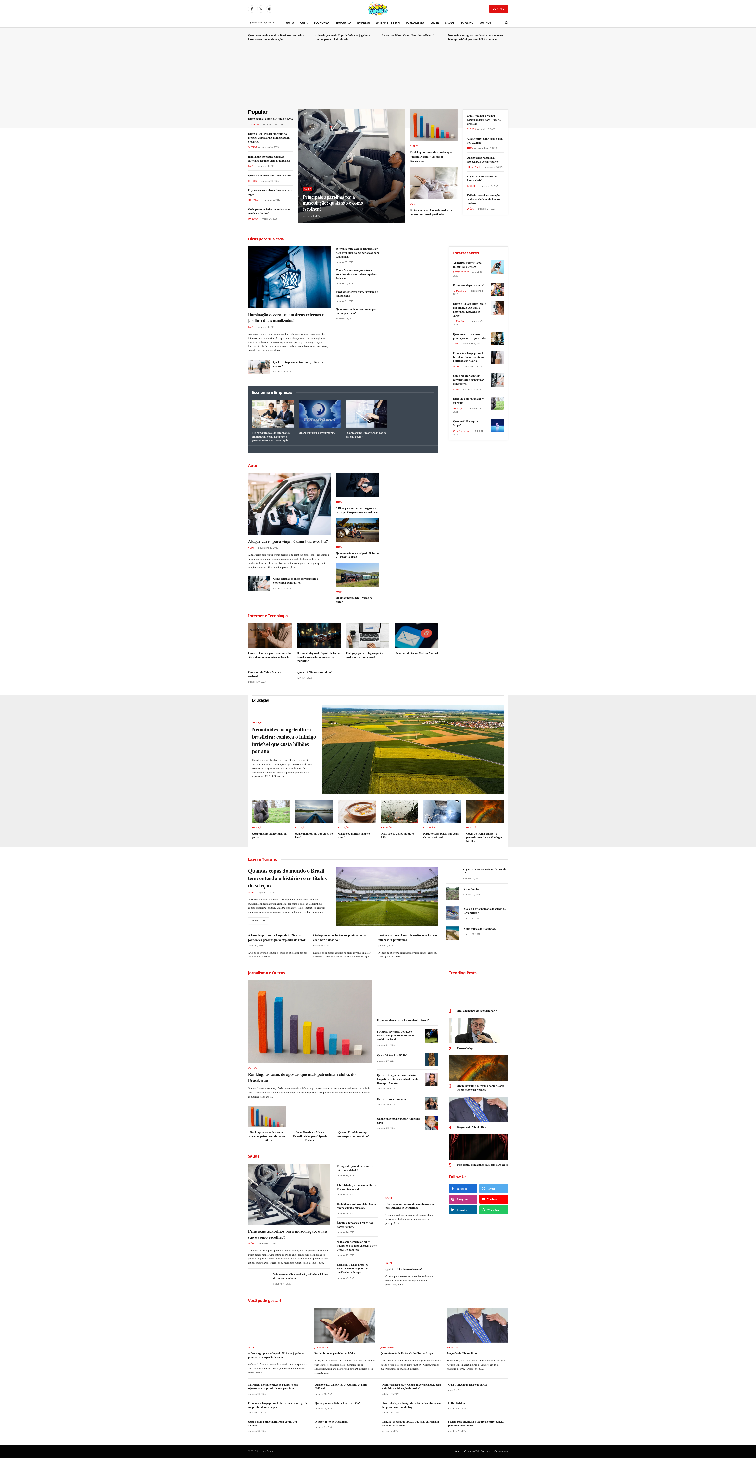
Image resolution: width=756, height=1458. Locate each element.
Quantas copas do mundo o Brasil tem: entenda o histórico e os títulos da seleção (276, 37)
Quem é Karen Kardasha (391, 1099)
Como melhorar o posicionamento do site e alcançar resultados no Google (269, 655)
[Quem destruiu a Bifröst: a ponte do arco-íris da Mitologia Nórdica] (485, 811)
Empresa (363, 22)
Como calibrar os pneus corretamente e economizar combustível (295, 581)
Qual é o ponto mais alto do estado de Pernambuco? (484, 911)
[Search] (506, 22)
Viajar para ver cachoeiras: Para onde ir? (482, 178)
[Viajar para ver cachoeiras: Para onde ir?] (452, 873)
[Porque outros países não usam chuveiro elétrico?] (442, 811)
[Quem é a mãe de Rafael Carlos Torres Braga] (411, 1325)
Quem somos (501, 1451)
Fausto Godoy (465, 1048)
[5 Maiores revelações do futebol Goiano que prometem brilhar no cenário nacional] (431, 1036)
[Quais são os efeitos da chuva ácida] (400, 811)
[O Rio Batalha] (452, 893)
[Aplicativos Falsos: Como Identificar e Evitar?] (497, 267)
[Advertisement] (378, 79)
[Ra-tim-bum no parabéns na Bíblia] (345, 1325)
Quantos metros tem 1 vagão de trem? (354, 600)
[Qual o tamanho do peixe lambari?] (478, 993)
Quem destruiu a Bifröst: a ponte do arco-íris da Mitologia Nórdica (484, 837)
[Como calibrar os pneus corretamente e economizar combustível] (259, 583)
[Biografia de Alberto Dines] (478, 1109)
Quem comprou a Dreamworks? (317, 433)
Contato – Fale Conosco (477, 1451)
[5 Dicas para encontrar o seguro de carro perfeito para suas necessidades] (357, 485)
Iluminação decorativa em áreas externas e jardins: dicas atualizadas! (269, 159)
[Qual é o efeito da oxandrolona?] (411, 1243)
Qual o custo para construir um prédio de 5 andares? (298, 364)
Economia (321, 22)
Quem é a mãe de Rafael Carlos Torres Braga (407, 1353)
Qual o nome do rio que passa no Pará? (314, 835)
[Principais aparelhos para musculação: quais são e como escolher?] (351, 166)
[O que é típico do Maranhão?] (452, 933)
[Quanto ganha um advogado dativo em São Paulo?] (366, 414)
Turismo (467, 22)
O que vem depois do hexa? (468, 285)
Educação (343, 22)
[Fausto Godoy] (478, 1030)
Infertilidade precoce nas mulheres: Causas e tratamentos (357, 1187)
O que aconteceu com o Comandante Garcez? (403, 1020)
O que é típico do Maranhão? (479, 929)
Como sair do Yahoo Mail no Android (416, 653)
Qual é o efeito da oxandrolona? (403, 1269)
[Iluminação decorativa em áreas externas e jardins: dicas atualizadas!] (289, 277)
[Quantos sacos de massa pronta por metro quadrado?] (497, 338)
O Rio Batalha (471, 889)
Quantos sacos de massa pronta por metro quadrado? (356, 311)
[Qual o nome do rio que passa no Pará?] (314, 811)
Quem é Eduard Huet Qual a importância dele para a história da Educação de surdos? (469, 310)
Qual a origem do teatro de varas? (467, 1384)
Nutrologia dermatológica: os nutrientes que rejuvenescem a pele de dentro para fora (356, 1246)
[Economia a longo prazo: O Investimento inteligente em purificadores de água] (497, 357)
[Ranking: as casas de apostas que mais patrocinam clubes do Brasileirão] (434, 125)
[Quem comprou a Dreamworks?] (320, 414)
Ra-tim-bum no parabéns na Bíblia (334, 1353)
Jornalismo (415, 22)
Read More (258, 920)
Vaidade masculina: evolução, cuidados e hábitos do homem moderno (483, 199)
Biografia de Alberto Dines (472, 1127)
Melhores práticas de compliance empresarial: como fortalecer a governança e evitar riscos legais (271, 436)
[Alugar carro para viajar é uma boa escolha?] (289, 504)
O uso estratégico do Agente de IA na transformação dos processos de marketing (318, 657)
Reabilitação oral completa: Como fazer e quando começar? (356, 1206)
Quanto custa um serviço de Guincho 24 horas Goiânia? (357, 555)
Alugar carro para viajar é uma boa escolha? (485, 141)
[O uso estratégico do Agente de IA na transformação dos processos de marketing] (319, 635)
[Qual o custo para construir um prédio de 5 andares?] (259, 367)
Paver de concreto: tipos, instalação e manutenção (357, 294)
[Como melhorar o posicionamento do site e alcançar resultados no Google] (270, 635)
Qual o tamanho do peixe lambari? (477, 1011)
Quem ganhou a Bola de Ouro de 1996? (270, 119)
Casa (304, 22)
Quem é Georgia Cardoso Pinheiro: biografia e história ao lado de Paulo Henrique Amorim (397, 1079)
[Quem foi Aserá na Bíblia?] (431, 1059)
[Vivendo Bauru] (378, 9)
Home (457, 1451)
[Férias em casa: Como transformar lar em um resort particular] (434, 183)
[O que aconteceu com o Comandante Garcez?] (407, 997)
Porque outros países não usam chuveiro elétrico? (441, 835)
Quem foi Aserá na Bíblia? (392, 1055)
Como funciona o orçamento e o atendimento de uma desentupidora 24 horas (356, 274)
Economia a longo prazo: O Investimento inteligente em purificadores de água (468, 357)
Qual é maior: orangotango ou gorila (468, 401)
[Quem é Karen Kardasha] (431, 1103)
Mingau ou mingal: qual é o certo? (354, 835)
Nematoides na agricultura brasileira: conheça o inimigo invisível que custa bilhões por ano (475, 37)
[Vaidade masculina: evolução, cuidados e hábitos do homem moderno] (259, 1279)
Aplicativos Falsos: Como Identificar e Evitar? (408, 35)
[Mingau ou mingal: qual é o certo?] (357, 811)
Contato (499, 8)
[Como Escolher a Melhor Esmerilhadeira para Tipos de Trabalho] (310, 1116)
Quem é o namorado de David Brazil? (269, 175)
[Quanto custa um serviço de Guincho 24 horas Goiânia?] (357, 530)
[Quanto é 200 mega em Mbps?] (497, 425)
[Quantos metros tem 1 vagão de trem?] (357, 575)
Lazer (434, 22)
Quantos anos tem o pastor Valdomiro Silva (398, 1121)
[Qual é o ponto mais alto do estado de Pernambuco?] (452, 913)
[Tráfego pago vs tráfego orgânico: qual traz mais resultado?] (367, 635)
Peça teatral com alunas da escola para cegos (270, 192)
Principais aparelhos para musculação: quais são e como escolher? (333, 203)
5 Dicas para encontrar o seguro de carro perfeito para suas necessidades (357, 510)
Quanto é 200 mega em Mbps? (314, 672)
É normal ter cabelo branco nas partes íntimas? (355, 1225)
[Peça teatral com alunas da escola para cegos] (478, 1147)
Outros (485, 22)
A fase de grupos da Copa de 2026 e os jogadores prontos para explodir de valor (342, 37)
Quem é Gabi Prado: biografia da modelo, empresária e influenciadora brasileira (269, 138)
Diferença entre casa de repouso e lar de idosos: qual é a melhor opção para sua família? (357, 253)
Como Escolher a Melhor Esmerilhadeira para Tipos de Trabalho (483, 120)
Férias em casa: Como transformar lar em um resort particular (432, 212)
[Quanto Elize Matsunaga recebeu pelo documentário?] (353, 1116)
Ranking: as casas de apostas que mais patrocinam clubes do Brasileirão (431, 156)
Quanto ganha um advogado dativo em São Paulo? (366, 434)
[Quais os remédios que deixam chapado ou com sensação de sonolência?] (411, 1178)
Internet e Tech (388, 22)
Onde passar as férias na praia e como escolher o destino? (269, 211)
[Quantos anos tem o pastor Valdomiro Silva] (431, 1123)
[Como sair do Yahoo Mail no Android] (416, 635)
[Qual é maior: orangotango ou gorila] (497, 403)
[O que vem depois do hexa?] (497, 289)
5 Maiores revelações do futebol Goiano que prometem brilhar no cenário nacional (396, 1035)
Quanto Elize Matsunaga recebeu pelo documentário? (483, 159)
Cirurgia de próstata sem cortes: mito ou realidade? (355, 1168)
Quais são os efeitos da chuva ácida (397, 835)
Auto (290, 22)
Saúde (449, 22)
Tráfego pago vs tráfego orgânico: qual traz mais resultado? (365, 655)
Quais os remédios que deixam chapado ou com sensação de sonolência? (410, 1206)
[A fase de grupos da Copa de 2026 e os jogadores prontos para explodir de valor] (278, 1325)
